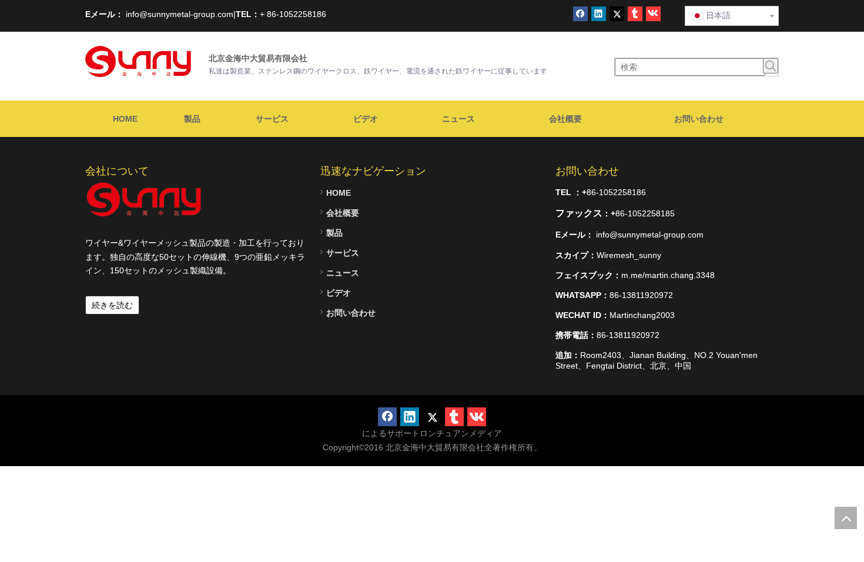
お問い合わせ (351, 312)
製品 (334, 232)
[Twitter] (617, 13)
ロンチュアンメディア (461, 433)
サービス (342, 252)
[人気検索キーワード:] (770, 65)
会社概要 (342, 213)
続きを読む (112, 305)
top (846, 518)
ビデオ (338, 292)
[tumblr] (635, 13)
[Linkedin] (598, 13)
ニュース (342, 272)
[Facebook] (580, 13)
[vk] (653, 13)
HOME (338, 193)
